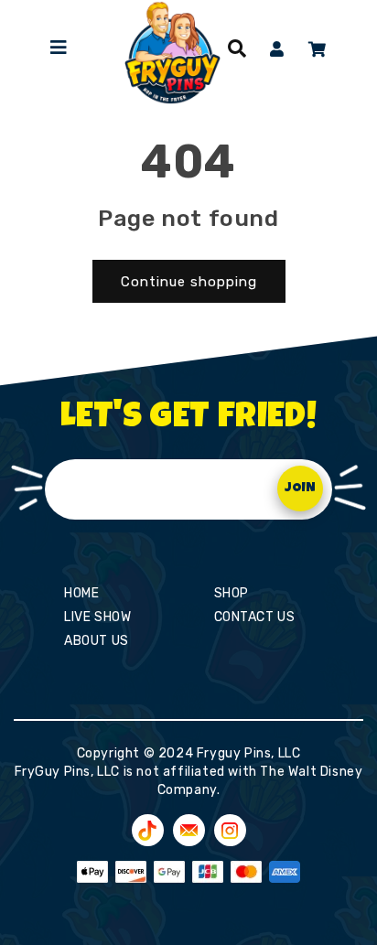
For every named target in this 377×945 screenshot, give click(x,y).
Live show (97, 617)
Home (81, 593)
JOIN (300, 488)
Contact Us (255, 617)
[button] (237, 48)
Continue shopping (189, 282)
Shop (231, 593)
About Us (96, 641)
